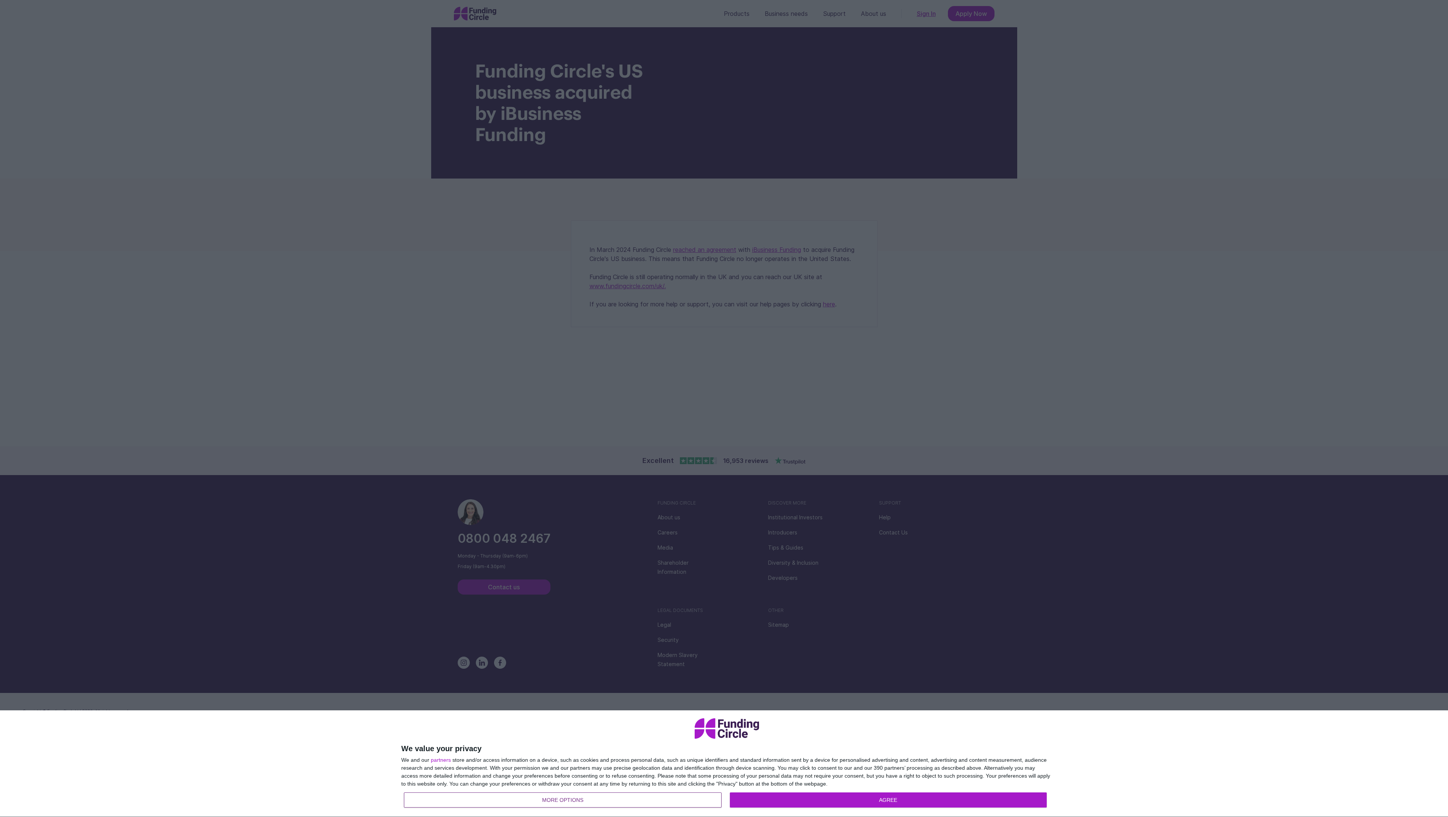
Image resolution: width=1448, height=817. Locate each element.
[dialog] (727, 764)
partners (441, 760)
